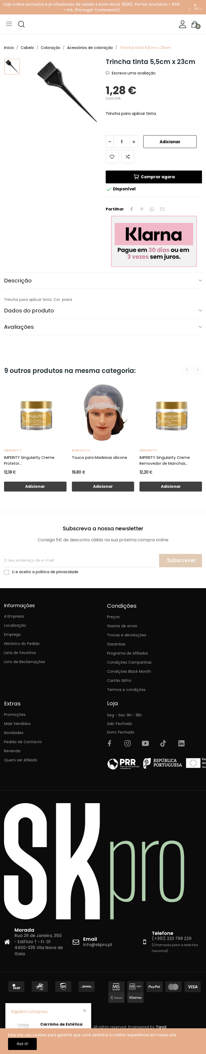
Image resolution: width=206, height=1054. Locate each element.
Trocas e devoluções (126, 635)
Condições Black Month (129, 671)
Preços (113, 616)
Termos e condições (126, 689)
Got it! (22, 1044)
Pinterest (142, 209)
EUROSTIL (81, 450)
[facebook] (109, 743)
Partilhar (132, 209)
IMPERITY (13, 450)
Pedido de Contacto (23, 742)
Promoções (14, 714)
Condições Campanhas (129, 662)
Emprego (12, 634)
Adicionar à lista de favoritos (112, 156)
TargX (161, 1027)
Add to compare (127, 156)
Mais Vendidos (17, 723)
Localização (15, 625)
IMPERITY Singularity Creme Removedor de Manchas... (164, 460)
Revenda (12, 751)
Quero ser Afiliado (20, 760)
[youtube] (145, 743)
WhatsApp (152, 209)
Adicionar (170, 142)
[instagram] (127, 743)
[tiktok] (163, 743)
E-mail (162, 209)
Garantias (116, 644)
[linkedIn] (181, 743)
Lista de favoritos (20, 652)
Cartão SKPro (119, 680)
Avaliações (19, 327)
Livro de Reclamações (24, 661)
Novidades (13, 732)
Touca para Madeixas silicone (99, 457)
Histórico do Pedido (22, 643)
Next (197, 369)
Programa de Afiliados (127, 653)
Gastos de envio (122, 626)
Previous (186, 369)
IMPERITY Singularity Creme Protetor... (29, 460)
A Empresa (14, 616)
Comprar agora (158, 177)
